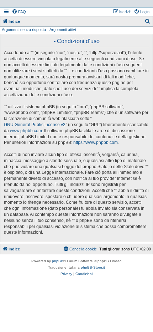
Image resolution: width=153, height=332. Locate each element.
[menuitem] (19, 11)
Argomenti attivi (62, 29)
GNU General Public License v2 (34, 124)
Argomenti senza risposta (24, 29)
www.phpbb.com (26, 130)
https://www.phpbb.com (95, 142)
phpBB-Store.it (93, 267)
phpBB (57, 261)
